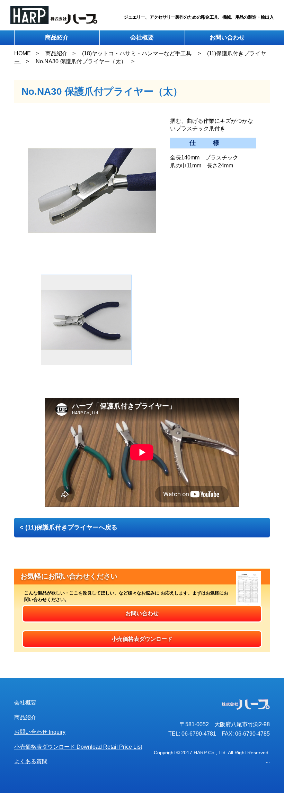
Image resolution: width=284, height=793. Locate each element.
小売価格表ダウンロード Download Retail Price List (78, 747)
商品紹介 (57, 37)
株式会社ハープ (54, 15)
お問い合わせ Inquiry (39, 732)
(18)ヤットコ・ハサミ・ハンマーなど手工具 (137, 53)
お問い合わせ (227, 37)
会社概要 (142, 37)
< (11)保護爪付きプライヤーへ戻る (68, 527)
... (268, 761)
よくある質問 (30, 761)
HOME (22, 53)
